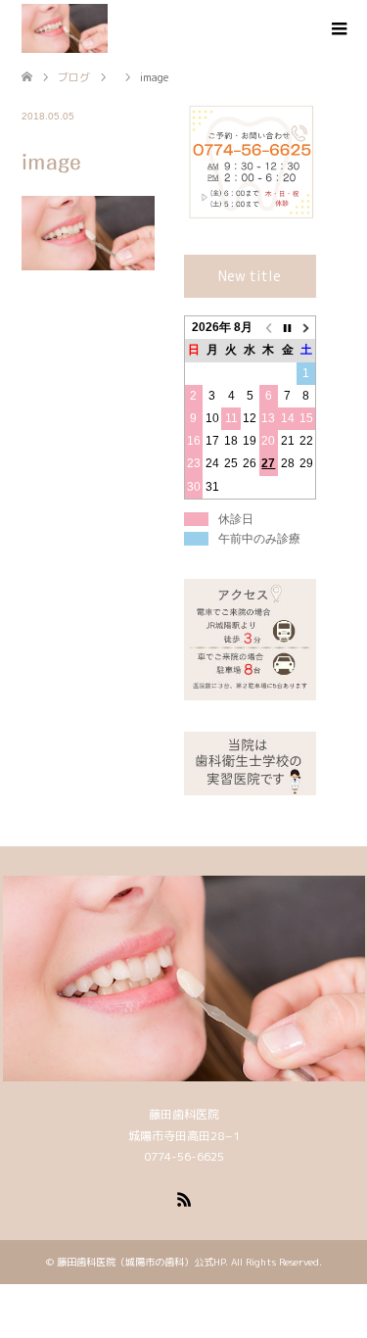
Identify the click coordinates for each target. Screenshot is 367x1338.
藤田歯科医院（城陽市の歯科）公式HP (141, 1261)
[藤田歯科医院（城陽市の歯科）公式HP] (65, 28)
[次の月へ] (306, 328)
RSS (184, 1198)
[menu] (337, 29)
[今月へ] (287, 328)
